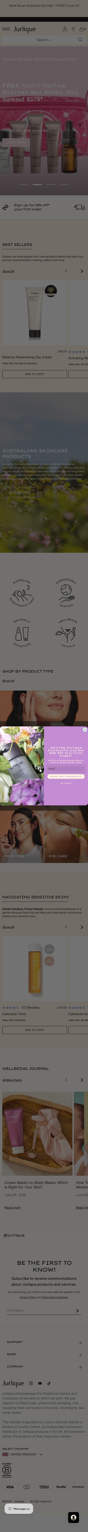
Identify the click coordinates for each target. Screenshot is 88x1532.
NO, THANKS (66, 783)
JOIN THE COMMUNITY (66, 776)
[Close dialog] (85, 730)
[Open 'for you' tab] (73, 1517)
